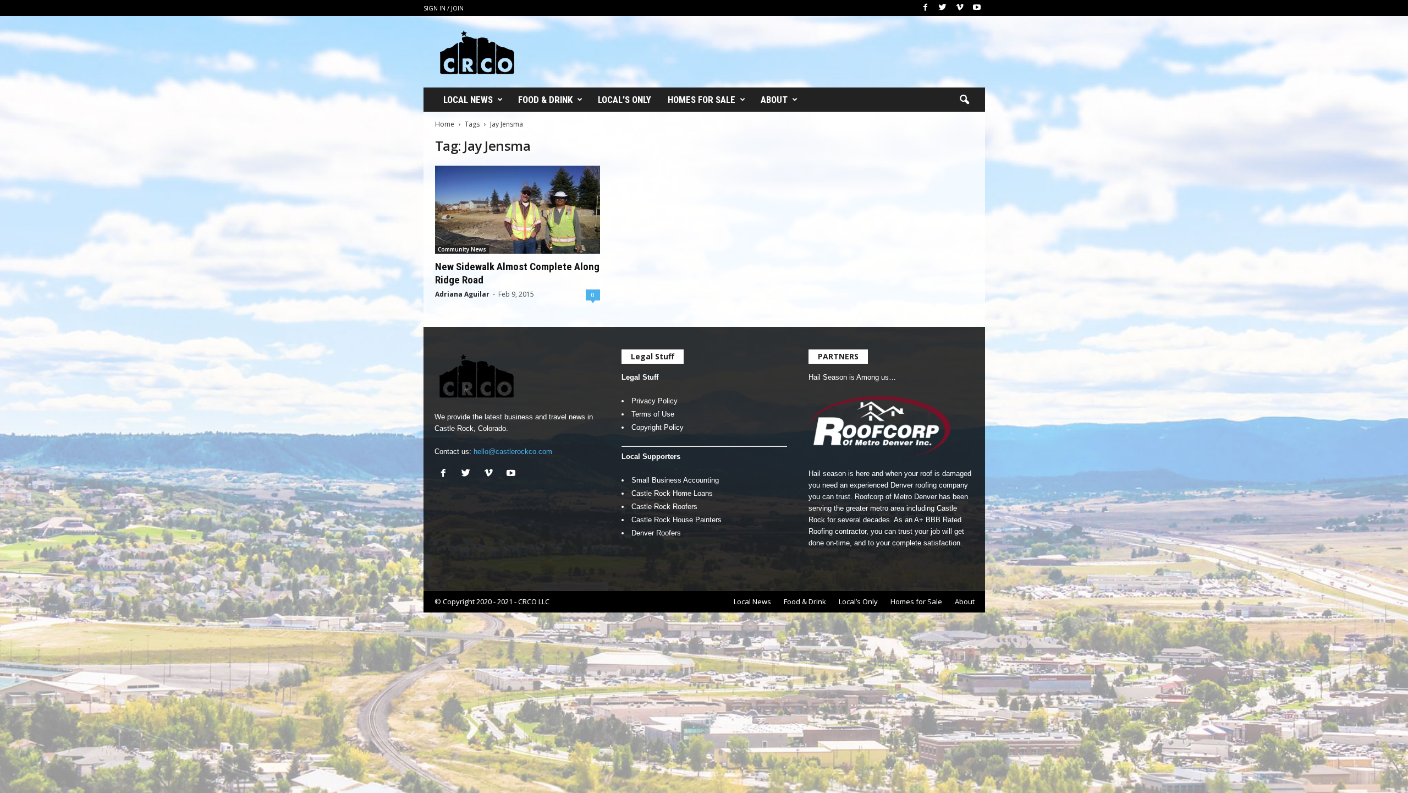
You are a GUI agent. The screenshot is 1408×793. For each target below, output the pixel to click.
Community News (462, 249)
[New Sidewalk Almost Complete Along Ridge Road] (517, 210)
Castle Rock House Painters (676, 520)
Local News (468, 99)
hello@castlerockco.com (513, 451)
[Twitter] (942, 8)
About (774, 99)
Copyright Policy (657, 427)
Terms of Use (652, 414)
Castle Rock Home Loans (672, 493)
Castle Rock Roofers (664, 506)
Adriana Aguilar (462, 294)
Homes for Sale (701, 99)
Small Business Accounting (675, 480)
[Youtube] (976, 8)
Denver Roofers (656, 533)
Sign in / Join (444, 8)
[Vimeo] (959, 8)
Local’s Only (624, 99)
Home (444, 124)
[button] (964, 100)
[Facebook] (925, 8)
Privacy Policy (654, 401)
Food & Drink (545, 99)
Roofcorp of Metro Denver (896, 497)
